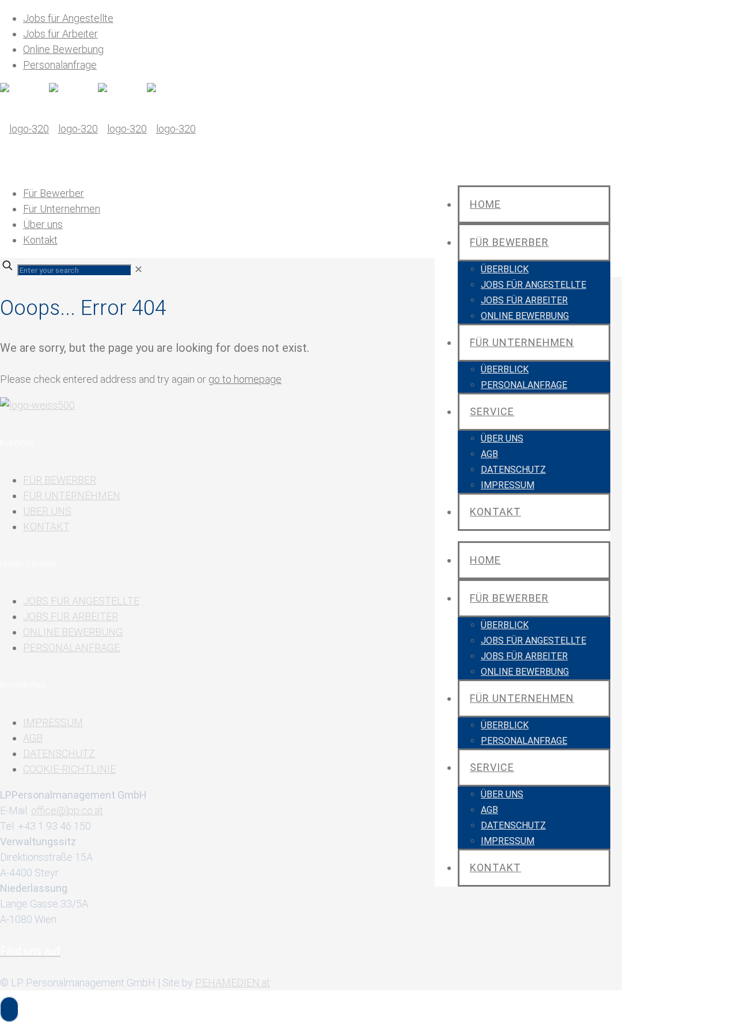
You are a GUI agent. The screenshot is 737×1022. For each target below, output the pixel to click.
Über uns (43, 224)
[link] (138, 269)
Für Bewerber (53, 193)
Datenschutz (59, 753)
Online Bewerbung (63, 49)
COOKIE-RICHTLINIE (69, 769)
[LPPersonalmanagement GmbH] (98, 128)
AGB (33, 738)
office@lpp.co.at (67, 810)
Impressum (53, 722)
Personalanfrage (60, 65)
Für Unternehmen (61, 209)
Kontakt (40, 240)
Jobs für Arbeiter (60, 34)
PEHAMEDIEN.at (232, 983)
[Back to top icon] (9, 1009)
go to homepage (245, 379)
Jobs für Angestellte (68, 18)
